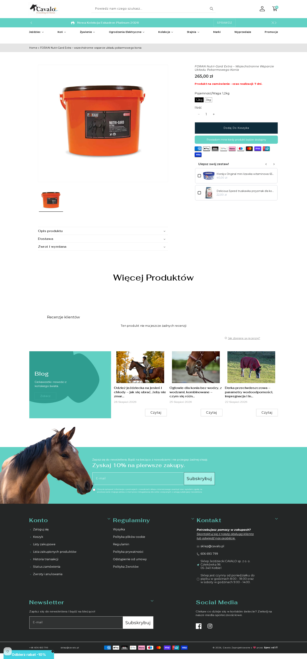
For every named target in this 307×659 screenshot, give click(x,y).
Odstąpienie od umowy (130, 559)
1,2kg (199, 99)
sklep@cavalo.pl (212, 546)
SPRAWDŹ (224, 22)
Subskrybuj (199, 478)
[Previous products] (266, 164)
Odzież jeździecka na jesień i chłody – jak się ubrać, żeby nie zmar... (140, 392)
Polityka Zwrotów (126, 566)
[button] (36, 32)
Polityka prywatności (128, 551)
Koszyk (38, 537)
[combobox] (153, 9)
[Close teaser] (52, 651)
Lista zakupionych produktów (54, 551)
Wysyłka (119, 529)
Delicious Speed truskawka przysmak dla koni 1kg (246, 191)
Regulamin (121, 544)
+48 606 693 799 (38, 647)
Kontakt (209, 520)
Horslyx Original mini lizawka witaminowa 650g (246, 174)
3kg (208, 99)
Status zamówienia (46, 566)
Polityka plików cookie (129, 537)
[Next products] (274, 164)
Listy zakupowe (44, 544)
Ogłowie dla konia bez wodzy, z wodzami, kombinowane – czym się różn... (195, 392)
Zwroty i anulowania (47, 574)
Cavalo (227, 647)
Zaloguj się (41, 529)
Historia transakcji (45, 559)
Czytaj (155, 413)
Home (33, 47)
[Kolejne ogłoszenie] (276, 23)
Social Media (217, 602)
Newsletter (46, 602)
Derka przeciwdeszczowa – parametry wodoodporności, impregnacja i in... (249, 392)
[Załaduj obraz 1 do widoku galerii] (51, 199)
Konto (38, 520)
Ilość (198, 107)
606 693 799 (209, 553)
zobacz (45, 396)
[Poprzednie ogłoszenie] (31, 23)
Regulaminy (131, 520)
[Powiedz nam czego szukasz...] (212, 9)
